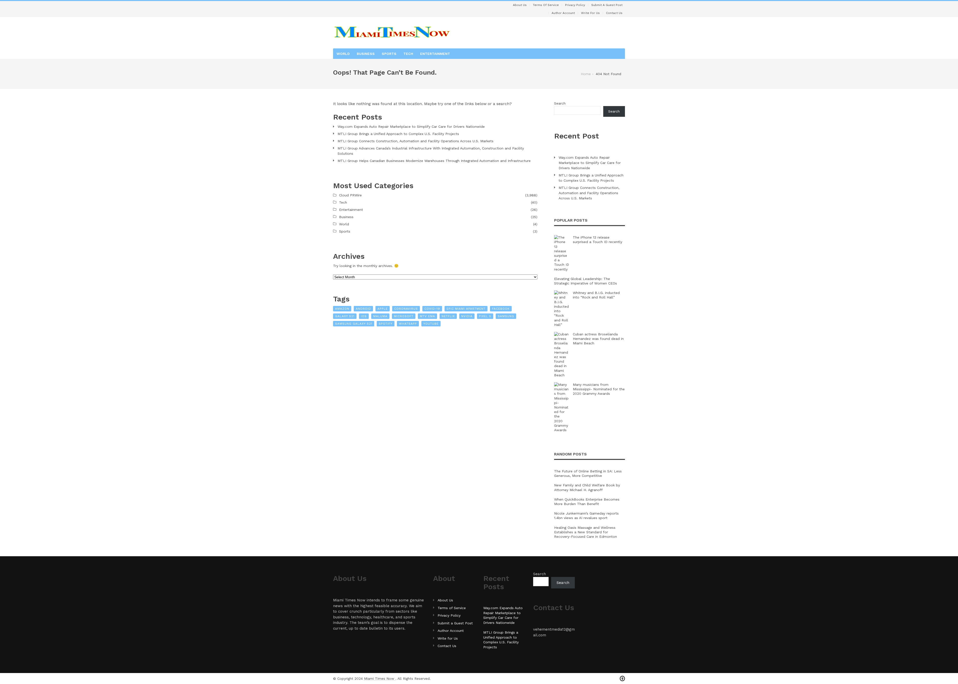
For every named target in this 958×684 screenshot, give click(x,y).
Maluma (380, 316)
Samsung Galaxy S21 (353, 323)
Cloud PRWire (350, 195)
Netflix (448, 316)
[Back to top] (622, 679)
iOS (364, 316)
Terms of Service (546, 5)
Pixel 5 (485, 316)
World (343, 54)
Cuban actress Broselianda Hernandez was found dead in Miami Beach (598, 338)
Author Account (563, 13)
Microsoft (403, 316)
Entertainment (435, 54)
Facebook (501, 308)
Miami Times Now (379, 679)
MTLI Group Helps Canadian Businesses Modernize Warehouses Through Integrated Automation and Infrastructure (434, 161)
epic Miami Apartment (466, 308)
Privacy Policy (575, 5)
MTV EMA (427, 316)
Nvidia (467, 316)
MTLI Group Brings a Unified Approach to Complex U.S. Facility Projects (398, 134)
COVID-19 (432, 308)
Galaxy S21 (345, 316)
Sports (389, 54)
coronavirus (406, 308)
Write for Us (590, 13)
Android (363, 308)
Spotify (385, 323)
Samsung (506, 316)
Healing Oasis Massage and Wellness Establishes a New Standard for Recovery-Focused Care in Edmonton (585, 532)
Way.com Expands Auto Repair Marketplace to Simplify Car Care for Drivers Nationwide (411, 127)
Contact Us (614, 13)
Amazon (342, 308)
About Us (520, 5)
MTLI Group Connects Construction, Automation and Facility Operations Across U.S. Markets (415, 141)
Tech (408, 54)
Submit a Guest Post (606, 5)
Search (560, 103)
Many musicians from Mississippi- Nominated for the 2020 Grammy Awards (599, 389)
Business (366, 54)
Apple (382, 308)
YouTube (431, 323)
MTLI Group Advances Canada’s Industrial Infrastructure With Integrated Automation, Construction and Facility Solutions (431, 150)
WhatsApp (408, 323)
